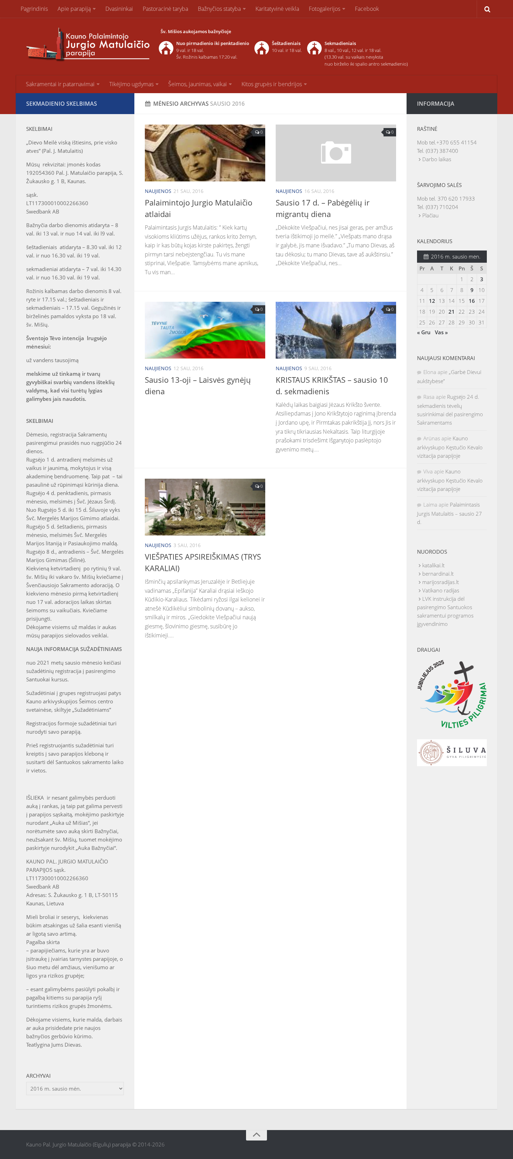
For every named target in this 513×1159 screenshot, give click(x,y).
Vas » (441, 332)
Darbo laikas (436, 159)
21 (451, 311)
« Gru (424, 332)
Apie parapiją (74, 9)
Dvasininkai (119, 9)
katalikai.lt (433, 565)
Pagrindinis (34, 9)
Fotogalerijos (324, 9)
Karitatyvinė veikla (277, 9)
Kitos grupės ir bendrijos (271, 84)
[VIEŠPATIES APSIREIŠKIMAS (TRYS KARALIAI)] (205, 507)
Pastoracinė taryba (165, 9)
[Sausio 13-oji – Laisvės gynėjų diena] (205, 330)
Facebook (367, 9)
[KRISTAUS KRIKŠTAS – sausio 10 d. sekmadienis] (336, 330)
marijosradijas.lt (440, 581)
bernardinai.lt (438, 573)
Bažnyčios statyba (219, 9)
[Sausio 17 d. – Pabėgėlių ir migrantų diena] (336, 153)
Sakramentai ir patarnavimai (60, 84)
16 (472, 300)
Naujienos (158, 191)
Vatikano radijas (440, 590)
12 (432, 300)
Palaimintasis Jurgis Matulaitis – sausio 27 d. (449, 513)
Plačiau (430, 215)
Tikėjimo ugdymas (131, 84)
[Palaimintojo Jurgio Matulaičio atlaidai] (205, 153)
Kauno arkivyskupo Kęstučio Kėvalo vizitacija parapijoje (450, 447)
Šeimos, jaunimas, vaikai (197, 84)
